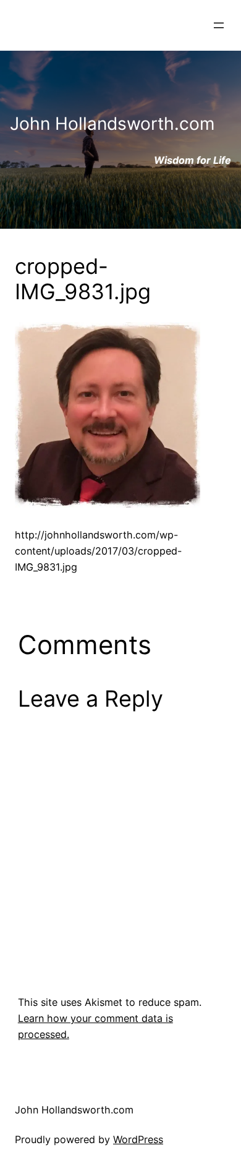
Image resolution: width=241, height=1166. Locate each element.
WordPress (138, 1139)
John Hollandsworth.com (74, 1110)
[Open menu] (218, 25)
